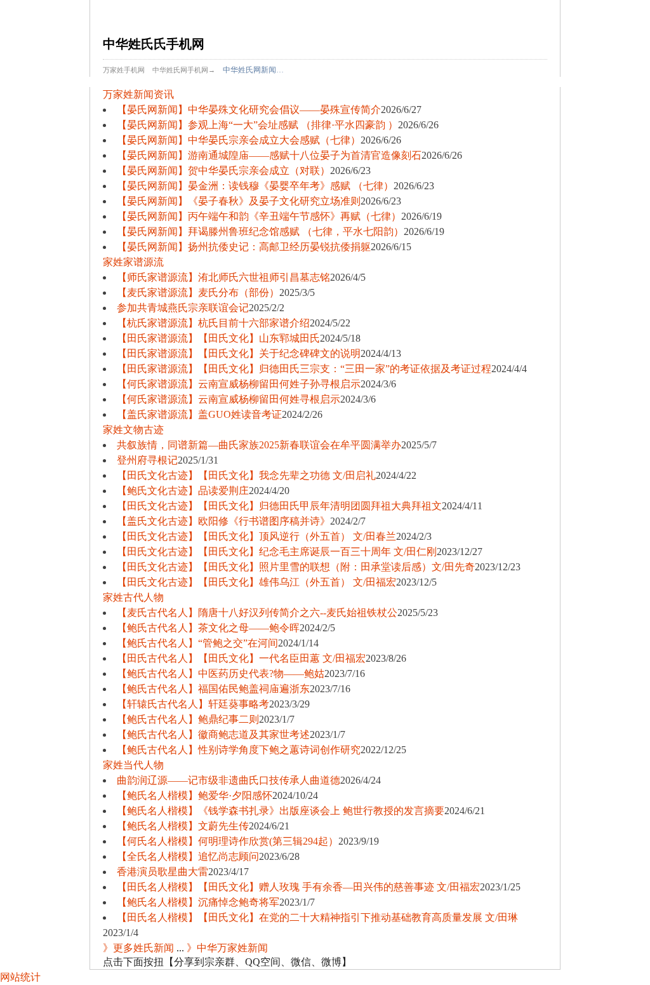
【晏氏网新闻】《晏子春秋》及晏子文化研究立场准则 (239, 201)
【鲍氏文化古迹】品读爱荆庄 (183, 490)
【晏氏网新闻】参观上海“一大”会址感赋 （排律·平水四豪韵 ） (257, 124)
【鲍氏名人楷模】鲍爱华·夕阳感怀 (194, 795)
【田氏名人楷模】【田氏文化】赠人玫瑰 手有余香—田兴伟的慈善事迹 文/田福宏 (298, 886)
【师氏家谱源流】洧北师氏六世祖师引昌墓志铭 (223, 277)
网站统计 (20, 977)
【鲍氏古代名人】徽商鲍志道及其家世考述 (213, 734)
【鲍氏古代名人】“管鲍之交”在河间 (197, 643)
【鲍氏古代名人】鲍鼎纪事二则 (188, 719)
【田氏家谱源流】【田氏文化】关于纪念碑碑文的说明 (239, 353)
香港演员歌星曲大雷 (162, 871)
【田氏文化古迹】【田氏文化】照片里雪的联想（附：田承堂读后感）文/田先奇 (296, 566)
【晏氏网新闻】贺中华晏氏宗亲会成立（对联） (223, 170)
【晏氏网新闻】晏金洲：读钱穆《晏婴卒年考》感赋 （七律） (255, 185)
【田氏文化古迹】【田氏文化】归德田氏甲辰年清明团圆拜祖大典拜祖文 (279, 505)
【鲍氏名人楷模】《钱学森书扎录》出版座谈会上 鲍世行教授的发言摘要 (280, 810)
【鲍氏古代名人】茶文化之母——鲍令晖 (208, 627)
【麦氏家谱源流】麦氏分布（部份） (198, 292)
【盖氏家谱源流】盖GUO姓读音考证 (199, 414)
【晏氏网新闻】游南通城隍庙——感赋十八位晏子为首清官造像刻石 (269, 155)
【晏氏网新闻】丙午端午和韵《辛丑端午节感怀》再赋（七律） (259, 216)
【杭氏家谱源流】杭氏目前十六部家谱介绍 (213, 323)
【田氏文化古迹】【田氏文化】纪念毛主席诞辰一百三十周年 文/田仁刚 (277, 551)
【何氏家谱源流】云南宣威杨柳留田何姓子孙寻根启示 (239, 384)
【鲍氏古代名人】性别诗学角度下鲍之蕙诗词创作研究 (239, 749)
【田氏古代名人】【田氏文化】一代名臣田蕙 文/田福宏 (241, 658)
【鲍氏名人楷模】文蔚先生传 (183, 826)
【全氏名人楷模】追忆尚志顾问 (188, 856)
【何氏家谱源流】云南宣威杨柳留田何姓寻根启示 (228, 399)
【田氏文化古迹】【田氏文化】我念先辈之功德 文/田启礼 (246, 475)
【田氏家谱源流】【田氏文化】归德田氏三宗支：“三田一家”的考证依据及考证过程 (304, 368)
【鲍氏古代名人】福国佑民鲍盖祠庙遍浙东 (213, 688)
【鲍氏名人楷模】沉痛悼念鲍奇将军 (198, 902)
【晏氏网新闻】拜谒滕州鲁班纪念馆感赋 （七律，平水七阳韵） (260, 231)
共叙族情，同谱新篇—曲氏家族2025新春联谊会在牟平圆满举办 (259, 444)
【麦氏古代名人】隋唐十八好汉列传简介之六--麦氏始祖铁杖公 (257, 612)
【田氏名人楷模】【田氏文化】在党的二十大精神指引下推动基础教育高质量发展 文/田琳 (317, 917)
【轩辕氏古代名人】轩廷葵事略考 (193, 704)
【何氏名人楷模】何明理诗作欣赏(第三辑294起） (227, 841)
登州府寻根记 (147, 460)
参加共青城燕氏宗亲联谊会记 (183, 307)
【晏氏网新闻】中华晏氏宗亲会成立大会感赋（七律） (239, 140)
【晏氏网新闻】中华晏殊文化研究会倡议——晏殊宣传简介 (249, 109)
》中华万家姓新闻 (227, 947)
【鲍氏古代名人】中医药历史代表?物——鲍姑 (220, 673)
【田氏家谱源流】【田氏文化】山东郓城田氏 (218, 338)
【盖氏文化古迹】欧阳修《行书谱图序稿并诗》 (223, 521)
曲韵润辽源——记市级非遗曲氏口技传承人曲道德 (228, 780)
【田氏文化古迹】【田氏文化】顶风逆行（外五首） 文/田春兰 (256, 536)
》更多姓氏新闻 (138, 947)
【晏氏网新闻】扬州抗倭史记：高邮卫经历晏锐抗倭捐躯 (244, 246)
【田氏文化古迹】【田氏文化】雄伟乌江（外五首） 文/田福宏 (256, 582)
